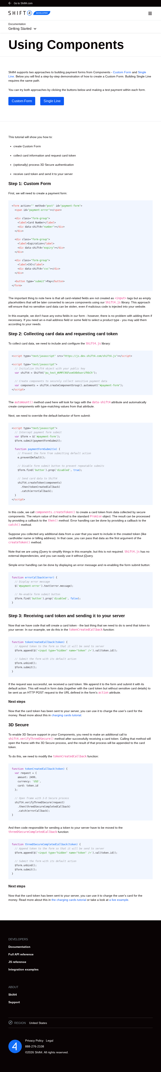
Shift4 (12, 994)
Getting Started (20, 28)
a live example (118, 899)
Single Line (52, 101)
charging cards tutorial (66, 715)
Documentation (19, 946)
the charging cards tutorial (69, 899)
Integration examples (23, 969)
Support (14, 1002)
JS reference (17, 962)
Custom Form (122, 72)
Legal (49, 1040)
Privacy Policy (34, 1040)
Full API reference (21, 954)
